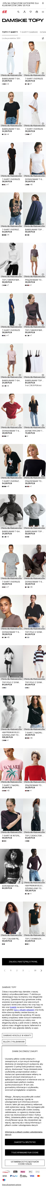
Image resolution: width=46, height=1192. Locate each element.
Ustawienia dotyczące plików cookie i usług (25, 1163)
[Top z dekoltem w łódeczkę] (34, 815)
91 (35, 970)
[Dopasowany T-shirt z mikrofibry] (34, 159)
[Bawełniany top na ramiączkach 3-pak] (34, 360)
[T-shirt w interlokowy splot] (11, 815)
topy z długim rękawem (24, 1010)
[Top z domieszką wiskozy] (34, 919)
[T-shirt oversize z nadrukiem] (11, 209)
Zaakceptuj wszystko (25, 1142)
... (29, 970)
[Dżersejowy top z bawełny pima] (11, 713)
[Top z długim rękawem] (11, 919)
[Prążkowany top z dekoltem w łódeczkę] (34, 260)
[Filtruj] (42, 38)
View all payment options (11, 1185)
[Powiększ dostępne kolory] (27, 235)
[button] (11, 75)
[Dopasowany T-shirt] (11, 411)
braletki (13, 1007)
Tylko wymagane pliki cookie (24, 1152)
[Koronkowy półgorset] (11, 866)
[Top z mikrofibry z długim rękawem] (11, 260)
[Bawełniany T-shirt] (11, 59)
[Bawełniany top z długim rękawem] (34, 209)
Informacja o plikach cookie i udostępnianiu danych (23, 1133)
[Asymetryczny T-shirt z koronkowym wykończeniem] (34, 411)
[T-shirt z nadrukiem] (34, 713)
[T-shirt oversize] (34, 59)
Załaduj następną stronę (23, 962)
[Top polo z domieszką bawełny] (34, 612)
